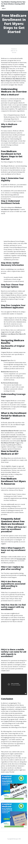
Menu (3, 8)
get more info (21, 558)
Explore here (5, 66)
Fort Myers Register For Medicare (12, 162)
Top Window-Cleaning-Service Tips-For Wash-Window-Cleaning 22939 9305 (13, 4)
